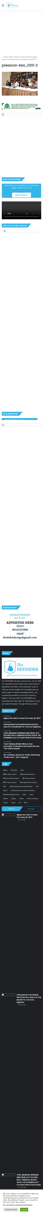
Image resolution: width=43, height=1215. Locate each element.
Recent (12, 809)
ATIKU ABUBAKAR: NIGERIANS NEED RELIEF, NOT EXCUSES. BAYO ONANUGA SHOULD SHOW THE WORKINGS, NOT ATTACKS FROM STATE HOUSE (29, 1180)
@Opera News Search (27, 774)
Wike (25, 802)
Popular (31, 809)
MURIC (5, 798)
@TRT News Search (10, 782)
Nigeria (13, 798)
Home (5, 57)
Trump (13, 802)
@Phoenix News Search (11, 778)
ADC (4, 786)
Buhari (5, 790)
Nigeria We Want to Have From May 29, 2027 (27, 816)
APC (37, 786)
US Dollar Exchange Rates (14, 420)
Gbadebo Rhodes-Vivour (11, 794)
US (20, 802)
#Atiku (5, 770)
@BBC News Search (10, 774)
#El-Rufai (14, 770)
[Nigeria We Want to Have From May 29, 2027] (8, 903)
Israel (31, 794)
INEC (24, 794)
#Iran (22, 770)
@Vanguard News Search (28, 782)
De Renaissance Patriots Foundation (23, 790)
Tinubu (5, 802)
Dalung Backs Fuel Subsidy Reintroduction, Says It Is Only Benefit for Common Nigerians (29, 998)
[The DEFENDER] (12, 5)
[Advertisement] (21, 33)
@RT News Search (28, 778)
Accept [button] (24, 1209)
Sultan (21, 798)
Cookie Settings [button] (11, 1209)
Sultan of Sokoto (32, 798)
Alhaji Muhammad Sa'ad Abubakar (21, 786)
